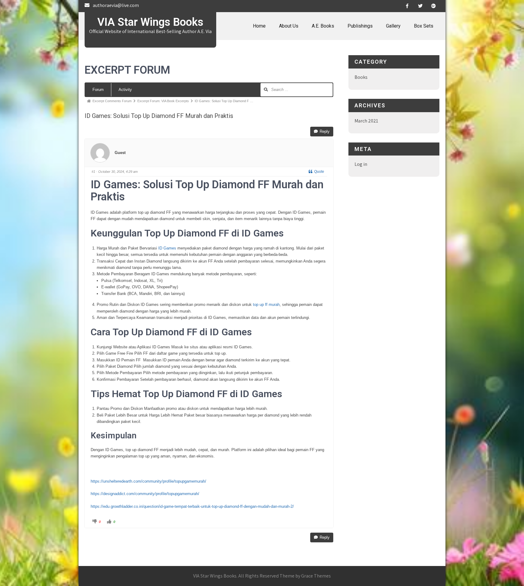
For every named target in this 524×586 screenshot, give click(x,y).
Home (259, 26)
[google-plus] (433, 6)
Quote (319, 171)
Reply (325, 131)
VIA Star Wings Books (150, 22)
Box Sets (423, 26)
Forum (98, 89)
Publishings (360, 26)
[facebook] (407, 6)
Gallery (393, 26)
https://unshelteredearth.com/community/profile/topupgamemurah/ (148, 481)
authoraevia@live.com (116, 5)
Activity (125, 89)
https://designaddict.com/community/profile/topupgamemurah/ (145, 493)
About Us (288, 26)
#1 (93, 171)
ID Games (167, 248)
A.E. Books (323, 26)
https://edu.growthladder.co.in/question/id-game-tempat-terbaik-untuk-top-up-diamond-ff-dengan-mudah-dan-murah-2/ (192, 506)
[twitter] (420, 6)
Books (361, 77)
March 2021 (366, 121)
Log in (360, 164)
